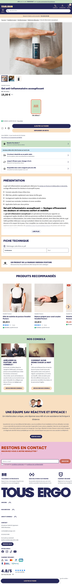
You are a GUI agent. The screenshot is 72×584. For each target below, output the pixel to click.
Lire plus (36, 231)
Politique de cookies (62, 578)
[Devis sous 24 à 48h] (68, 144)
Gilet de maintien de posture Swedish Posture (17, 318)
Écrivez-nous (36, 436)
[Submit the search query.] (8, 11)
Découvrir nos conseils (14, 388)
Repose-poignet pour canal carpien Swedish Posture (48, 318)
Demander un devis (41, 130)
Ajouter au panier (41, 126)
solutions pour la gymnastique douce (38, 226)
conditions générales (18, 464)
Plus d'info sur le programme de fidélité (11, 137)
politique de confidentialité (35, 464)
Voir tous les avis (6, 574)
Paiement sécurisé (64, 478)
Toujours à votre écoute (10, 478)
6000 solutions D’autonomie (38, 478)
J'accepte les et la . (23, 464)
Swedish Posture (5, 85)
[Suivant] (68, 307)
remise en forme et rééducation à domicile (53, 186)
